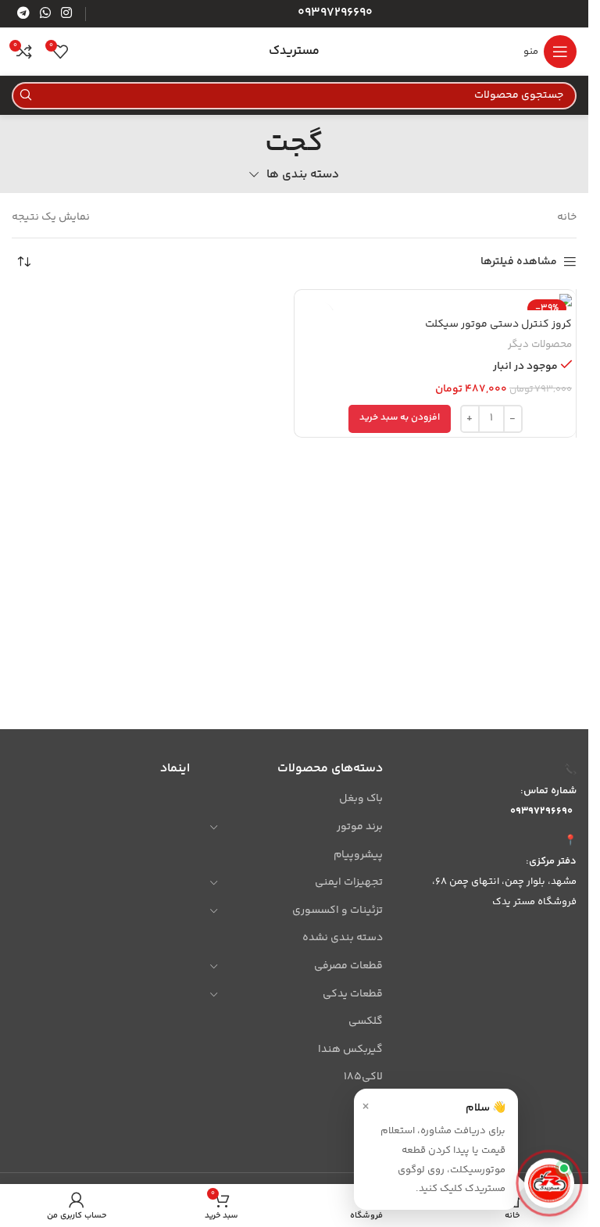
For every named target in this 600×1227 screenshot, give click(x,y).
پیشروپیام (358, 855)
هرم (373, 1105)
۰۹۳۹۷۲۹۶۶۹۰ (541, 811)
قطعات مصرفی (348, 966)
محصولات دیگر (540, 344)
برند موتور (360, 826)
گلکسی (365, 1021)
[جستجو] (25, 95)
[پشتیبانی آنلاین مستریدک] (549, 1185)
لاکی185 (363, 1077)
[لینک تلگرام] (23, 14)
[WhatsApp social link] (44, 14)
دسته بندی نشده (342, 937)
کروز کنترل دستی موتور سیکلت (498, 324)
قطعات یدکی (353, 994)
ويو (374, 1133)
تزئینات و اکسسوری (337, 910)
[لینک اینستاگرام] (66, 14)
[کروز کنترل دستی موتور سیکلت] (435, 302)
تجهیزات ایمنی (349, 882)
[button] (399, 419)
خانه (567, 217)
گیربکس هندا (350, 1049)
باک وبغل (361, 798)
